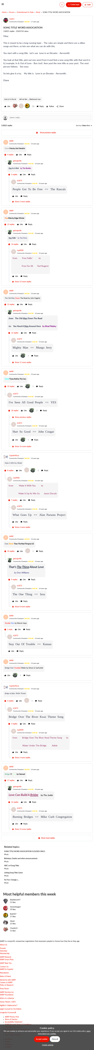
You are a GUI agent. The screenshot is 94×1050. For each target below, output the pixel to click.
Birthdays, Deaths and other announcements (20, 858)
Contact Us (4, 967)
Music (38, 12)
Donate (3, 948)
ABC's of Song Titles (11, 866)
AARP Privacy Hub (12, 1017)
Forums (12, 12)
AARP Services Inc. (7, 992)
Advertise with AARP (8, 980)
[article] (47, 148)
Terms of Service (11, 1019)
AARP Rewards (5, 957)
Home (4, 12)
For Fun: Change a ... (11, 880)
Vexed (12, 921)
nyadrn (11, 19)
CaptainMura (14, 455)
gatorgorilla (17, 161)
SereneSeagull (15, 907)
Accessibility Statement (13, 1022)
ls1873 (19, 181)
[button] (2, 5)
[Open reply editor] (47, 118)
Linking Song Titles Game (13, 873)
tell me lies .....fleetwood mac (30, 99)
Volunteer (3, 951)
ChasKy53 (14, 928)
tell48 (11, 141)
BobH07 (13, 914)
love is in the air (10, 99)
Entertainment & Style (25, 12)
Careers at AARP (6, 982)
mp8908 (20, 250)
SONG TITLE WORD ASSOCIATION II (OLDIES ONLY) (24, 851)
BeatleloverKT (15, 900)
